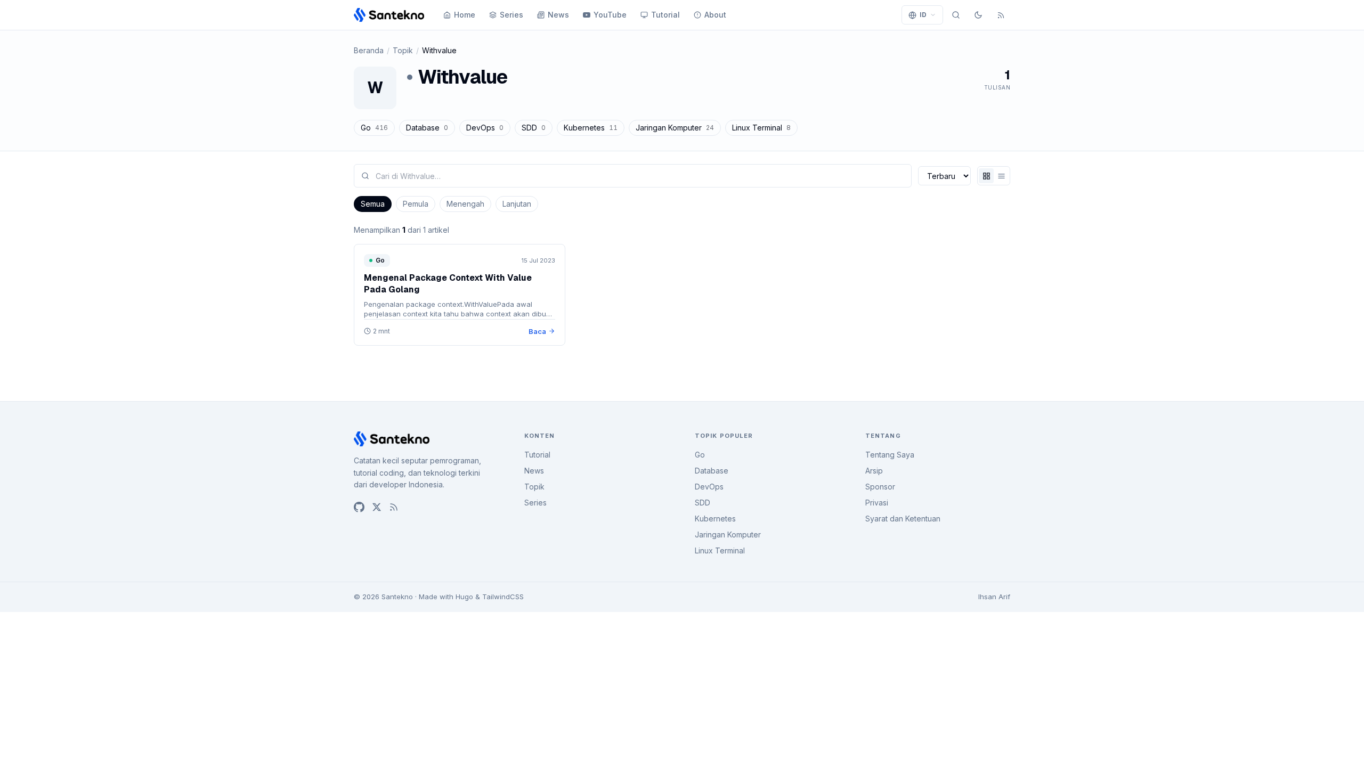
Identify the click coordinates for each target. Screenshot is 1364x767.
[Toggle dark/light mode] (978, 15)
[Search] (955, 15)
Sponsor (880, 486)
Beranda (369, 50)
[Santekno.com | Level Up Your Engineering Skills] (389, 15)
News (558, 14)
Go (374, 127)
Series (511, 14)
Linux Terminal (761, 127)
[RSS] (1000, 15)
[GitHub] (359, 507)
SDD (534, 127)
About (715, 14)
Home (464, 14)
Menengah (465, 203)
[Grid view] (986, 175)
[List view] (1001, 175)
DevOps (485, 127)
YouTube (610, 14)
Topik (403, 50)
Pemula (415, 203)
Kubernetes (591, 127)
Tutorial (665, 14)
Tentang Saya (889, 454)
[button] (922, 15)
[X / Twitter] (376, 507)
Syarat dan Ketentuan (902, 518)
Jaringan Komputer (675, 127)
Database (427, 127)
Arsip (874, 470)
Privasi (876, 502)
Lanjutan (516, 203)
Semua (373, 203)
